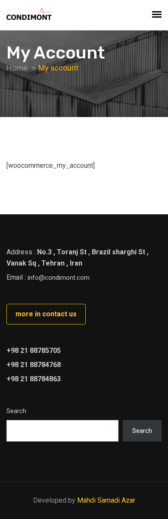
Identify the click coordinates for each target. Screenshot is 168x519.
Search (16, 411)
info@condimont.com (59, 277)
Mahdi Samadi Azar (106, 500)
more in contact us (46, 314)
